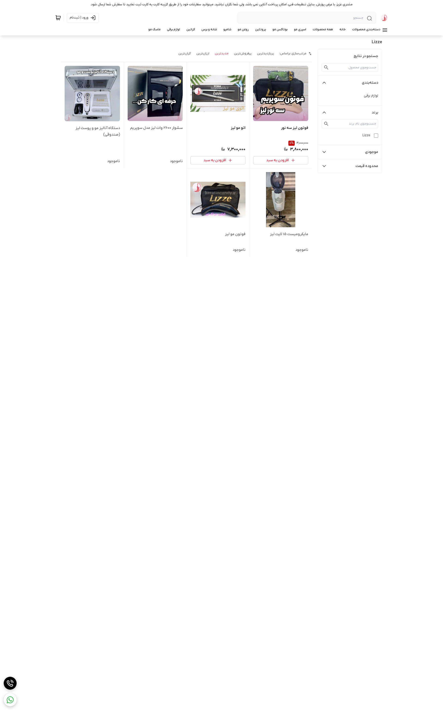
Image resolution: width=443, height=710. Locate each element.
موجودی (371, 152)
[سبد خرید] (58, 18)
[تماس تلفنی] (10, 683)
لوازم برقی (371, 95)
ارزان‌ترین (202, 53)
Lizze (366, 135)
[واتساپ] (10, 699)
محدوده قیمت (367, 166)
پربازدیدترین (265, 53)
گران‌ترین (184, 53)
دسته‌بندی (370, 82)
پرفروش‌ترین (242, 53)
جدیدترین (221, 53)
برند (375, 112)
